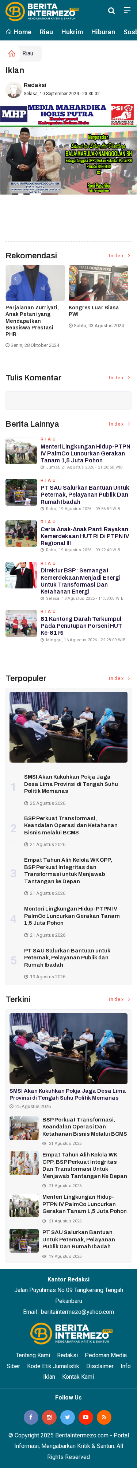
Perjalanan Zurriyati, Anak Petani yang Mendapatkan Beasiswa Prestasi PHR (32, 321)
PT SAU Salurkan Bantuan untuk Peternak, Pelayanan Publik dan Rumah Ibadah (85, 495)
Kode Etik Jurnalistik (53, 1366)
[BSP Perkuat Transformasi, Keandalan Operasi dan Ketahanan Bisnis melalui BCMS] (24, 1128)
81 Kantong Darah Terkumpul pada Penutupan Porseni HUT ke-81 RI (81, 626)
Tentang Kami (33, 1355)
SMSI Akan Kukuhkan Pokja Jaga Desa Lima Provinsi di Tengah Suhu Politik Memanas (71, 784)
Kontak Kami (78, 1376)
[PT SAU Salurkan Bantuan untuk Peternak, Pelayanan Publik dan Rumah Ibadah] (24, 1241)
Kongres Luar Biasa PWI (94, 311)
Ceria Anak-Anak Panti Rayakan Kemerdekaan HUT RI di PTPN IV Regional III (85, 536)
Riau (46, 32)
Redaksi (35, 85)
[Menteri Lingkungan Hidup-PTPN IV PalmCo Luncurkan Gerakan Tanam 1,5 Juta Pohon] (24, 1205)
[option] (37, 309)
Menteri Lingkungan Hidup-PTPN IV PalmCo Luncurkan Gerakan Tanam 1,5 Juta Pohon (85, 453)
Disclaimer (100, 1366)
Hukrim (72, 32)
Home (21, 32)
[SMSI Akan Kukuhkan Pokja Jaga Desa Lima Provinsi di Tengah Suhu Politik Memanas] (68, 727)
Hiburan (103, 32)
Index (117, 255)
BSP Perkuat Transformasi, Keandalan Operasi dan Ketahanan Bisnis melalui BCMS (71, 825)
